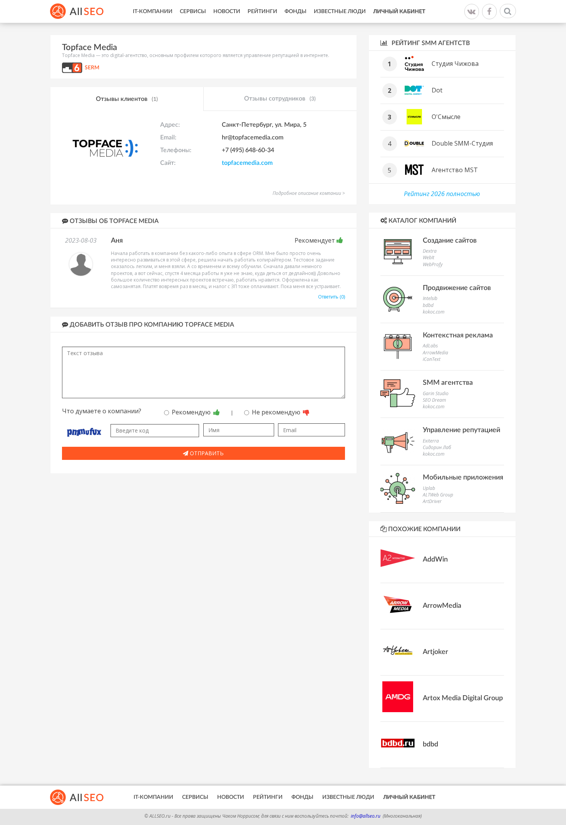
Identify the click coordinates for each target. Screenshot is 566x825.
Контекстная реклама (458, 335)
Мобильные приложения (463, 477)
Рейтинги (262, 11)
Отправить (206, 453)
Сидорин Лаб (437, 447)
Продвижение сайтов (457, 288)
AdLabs (430, 345)
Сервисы (193, 11)
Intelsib (430, 298)
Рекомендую (192, 412)
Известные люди (340, 11)
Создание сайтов (450, 240)
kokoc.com (433, 312)
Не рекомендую (277, 412)
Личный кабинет (399, 11)
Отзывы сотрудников (280, 99)
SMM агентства (448, 382)
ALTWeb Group (438, 494)
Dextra (430, 251)
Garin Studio (436, 393)
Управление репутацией (461, 430)
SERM (92, 67)
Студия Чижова (455, 63)
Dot (437, 90)
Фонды (295, 11)
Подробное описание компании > (309, 193)
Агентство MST (455, 170)
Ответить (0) (331, 296)
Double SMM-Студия (462, 143)
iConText (431, 359)
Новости (226, 11)
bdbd (428, 305)
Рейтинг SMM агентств (430, 43)
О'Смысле (446, 116)
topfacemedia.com (247, 163)
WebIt (428, 257)
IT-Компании (152, 11)
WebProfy (433, 264)
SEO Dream (434, 400)
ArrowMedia (435, 352)
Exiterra (431, 441)
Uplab (429, 488)
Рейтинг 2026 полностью (442, 193)
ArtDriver (432, 501)
